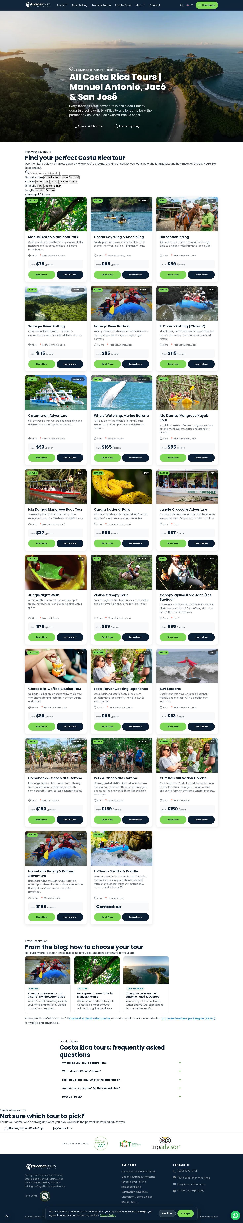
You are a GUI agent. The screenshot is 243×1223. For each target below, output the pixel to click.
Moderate (49, 186)
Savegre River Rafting (134, 1181)
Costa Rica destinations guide (89, 1018)
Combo (73, 181)
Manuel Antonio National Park (138, 1171)
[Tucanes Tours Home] (38, 5)
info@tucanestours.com (191, 1184)
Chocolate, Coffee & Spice (137, 1196)
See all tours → (130, 1202)
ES (192, 5)
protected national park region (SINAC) (188, 1018)
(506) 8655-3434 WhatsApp (193, 1177)
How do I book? (72, 1096)
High (58, 186)
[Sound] (7, 1216)
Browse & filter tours (91, 126)
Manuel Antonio (52, 177)
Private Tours (123, 5)
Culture (64, 181)
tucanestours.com (209, 1216)
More (139, 5)
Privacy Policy (108, 1215)
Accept (185, 1213)
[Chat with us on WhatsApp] (235, 1215)
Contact (155, 5)
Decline (167, 1213)
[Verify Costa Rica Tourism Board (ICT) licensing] (129, 1143)
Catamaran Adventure (135, 1192)
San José (74, 177)
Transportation (101, 5)
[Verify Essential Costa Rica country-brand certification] (100, 1143)
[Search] (181, 5)
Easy (39, 186)
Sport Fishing (79, 5)
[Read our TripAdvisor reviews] (165, 1143)
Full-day (50, 190)
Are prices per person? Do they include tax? (91, 1088)
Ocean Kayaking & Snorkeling (138, 1176)
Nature (54, 181)
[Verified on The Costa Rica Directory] (45, 1196)
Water (39, 181)
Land (46, 181)
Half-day (40, 190)
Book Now (41, 274)
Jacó (65, 177)
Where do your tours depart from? (84, 1063)
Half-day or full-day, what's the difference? (91, 1079)
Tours (60, 5)
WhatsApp (208, 5)
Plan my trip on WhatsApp (26, 1128)
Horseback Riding (131, 1187)
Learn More (69, 274)
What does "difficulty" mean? (81, 1071)
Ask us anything (129, 126)
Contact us (64, 1128)
